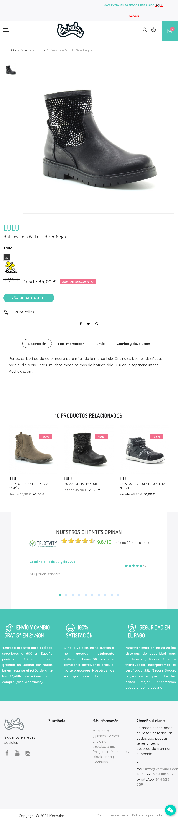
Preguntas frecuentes (110, 751)
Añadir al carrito (28, 298)
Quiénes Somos (105, 736)
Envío (101, 344)
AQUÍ (159, 5)
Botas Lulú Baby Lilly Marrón (141, 484)
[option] (10, 69)
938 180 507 (163, 774)
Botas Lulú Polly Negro (26, 484)
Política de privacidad (148, 815)
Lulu (12, 478)
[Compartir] (81, 324)
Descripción (37, 344)
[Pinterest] (96, 324)
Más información (71, 344)
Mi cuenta (100, 730)
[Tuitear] (88, 324)
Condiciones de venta (112, 815)
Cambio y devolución (133, 344)
